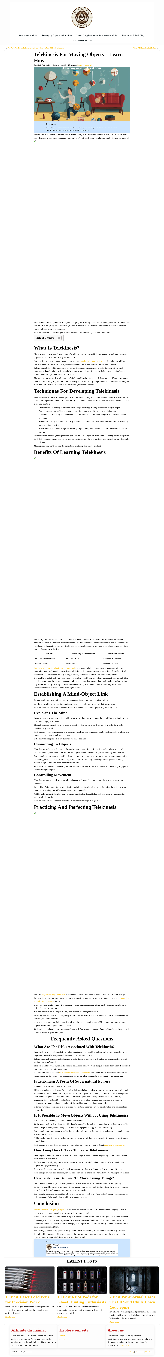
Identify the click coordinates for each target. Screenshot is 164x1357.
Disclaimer (148, 1352)
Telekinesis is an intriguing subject (49, 1209)
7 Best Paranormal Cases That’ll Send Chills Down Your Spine (132, 1302)
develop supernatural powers (92, 361)
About (62, 1335)
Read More (124, 1345)
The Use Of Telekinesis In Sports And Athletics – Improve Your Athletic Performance (36, 48)
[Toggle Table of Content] (58, 338)
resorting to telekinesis (114, 1145)
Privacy (131, 1352)
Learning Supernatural (84, 65)
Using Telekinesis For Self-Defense (144, 48)
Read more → (11, 1317)
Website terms (139, 1352)
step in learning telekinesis (53, 994)
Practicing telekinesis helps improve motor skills (55, 668)
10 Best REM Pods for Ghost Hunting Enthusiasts (81, 1299)
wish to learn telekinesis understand (74, 1072)
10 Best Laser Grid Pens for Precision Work (27, 1299)
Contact (62, 1339)
